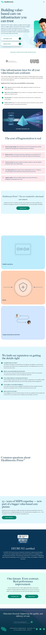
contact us (29, 629)
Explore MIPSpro (9, 517)
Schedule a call (14, 596)
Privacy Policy (30, 628)
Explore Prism (23, 208)
